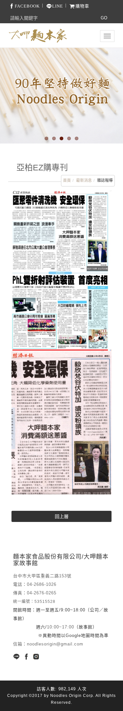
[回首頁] (37, 35)
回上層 (62, 516)
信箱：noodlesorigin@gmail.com (48, 644)
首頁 (67, 180)
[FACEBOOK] (26, 657)
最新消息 (84, 180)
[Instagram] (36, 657)
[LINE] (16, 657)
